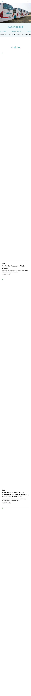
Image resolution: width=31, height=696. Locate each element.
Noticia (3, 263)
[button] (28, 1)
